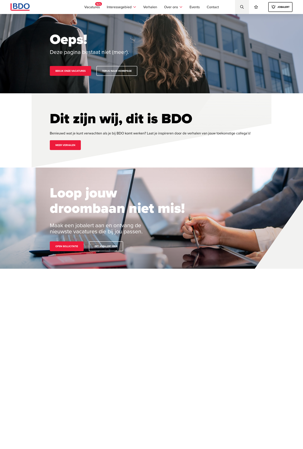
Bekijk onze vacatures (70, 71)
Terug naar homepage (117, 71)
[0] (256, 7)
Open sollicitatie (66, 246)
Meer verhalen (65, 145)
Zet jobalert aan (106, 246)
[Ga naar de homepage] (20, 7)
